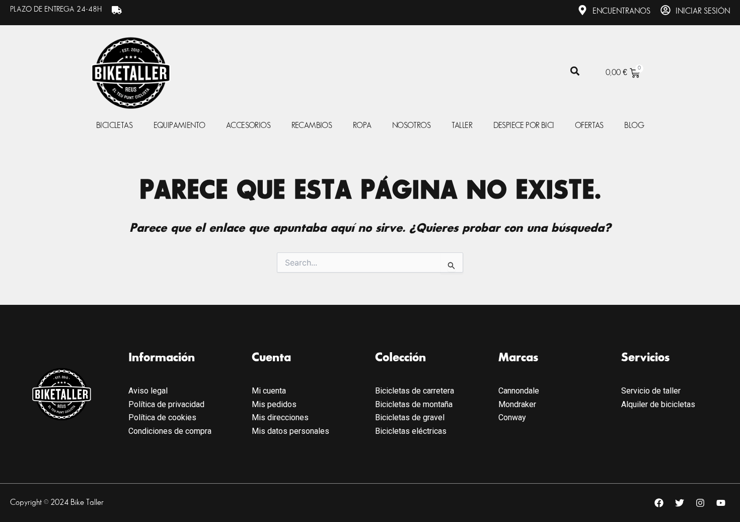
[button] (574, 71)
